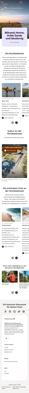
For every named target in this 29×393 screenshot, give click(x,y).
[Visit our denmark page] (5, 311)
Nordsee (7, 8)
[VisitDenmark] (9, 319)
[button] (11, 108)
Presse (6, 347)
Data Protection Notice (6, 387)
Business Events (8, 349)
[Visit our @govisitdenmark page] (19, 311)
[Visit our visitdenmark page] (14, 311)
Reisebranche (8, 352)
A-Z (5, 371)
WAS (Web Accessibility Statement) (19, 387)
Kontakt (6, 373)
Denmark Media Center (11, 361)
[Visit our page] (10, 311)
